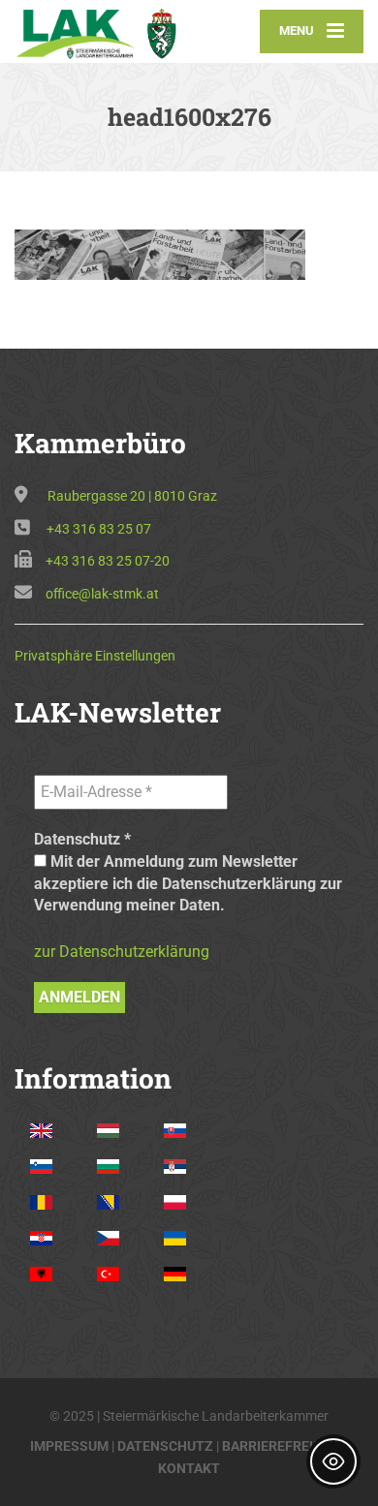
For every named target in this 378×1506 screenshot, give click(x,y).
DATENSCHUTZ (165, 1446)
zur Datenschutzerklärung (121, 951)
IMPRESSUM (69, 1446)
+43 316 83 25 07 (99, 529)
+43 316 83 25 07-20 (108, 561)
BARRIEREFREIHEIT (282, 1446)
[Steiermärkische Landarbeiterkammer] (102, 31)
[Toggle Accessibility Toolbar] (333, 1461)
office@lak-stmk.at (102, 593)
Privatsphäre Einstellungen (95, 655)
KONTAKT (189, 1468)
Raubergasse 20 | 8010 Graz (132, 496)
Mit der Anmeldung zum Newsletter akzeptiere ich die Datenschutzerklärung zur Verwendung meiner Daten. (188, 883)
